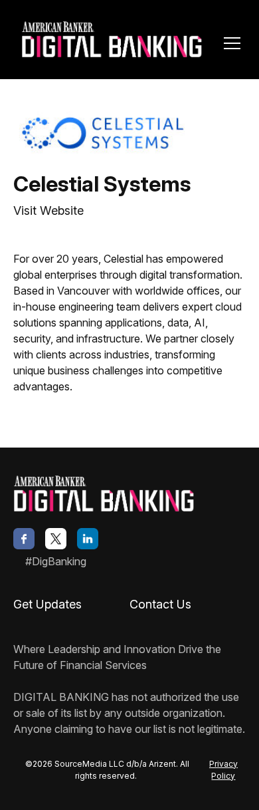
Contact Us (160, 604)
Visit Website (48, 210)
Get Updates (47, 604)
